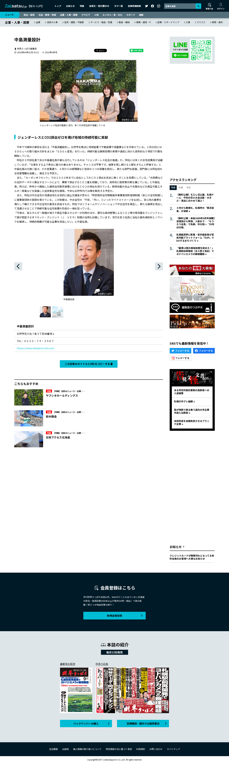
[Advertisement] (127, 397)
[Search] (198, 6)
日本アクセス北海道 (58, 437)
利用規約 (140, 749)
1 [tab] (45, 311)
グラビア (85, 14)
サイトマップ (173, 749)
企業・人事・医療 (68, 14)
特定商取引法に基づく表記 (119, 749)
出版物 (65, 749)
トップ (57, 6)
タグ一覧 (118, 6)
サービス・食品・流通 (101, 22)
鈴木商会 (51, 416)
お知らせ (70, 6)
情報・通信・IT (143, 22)
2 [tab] (57, 311)
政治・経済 (29, 14)
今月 (188, 187)
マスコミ (201, 22)
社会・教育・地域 (47, 14)
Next (159, 266)
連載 (141, 14)
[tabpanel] (88, 267)
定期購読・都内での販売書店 (143, 723)
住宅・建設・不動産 (74, 22)
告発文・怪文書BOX (99, 6)
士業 (188, 22)
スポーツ (130, 14)
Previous (18, 266)
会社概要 (53, 749)
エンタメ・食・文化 (112, 14)
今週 (181, 187)
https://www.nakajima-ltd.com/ (35, 348)
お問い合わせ (155, 749)
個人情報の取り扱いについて (87, 749)
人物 (96, 14)
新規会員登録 (114, 615)
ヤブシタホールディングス (62, 395)
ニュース (9, 14)
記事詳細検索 (134, 6)
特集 (82, 6)
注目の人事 (52, 22)
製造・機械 (124, 22)
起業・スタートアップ (168, 22)
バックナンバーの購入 (86, 723)
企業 (38, 22)
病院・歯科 (217, 22)
